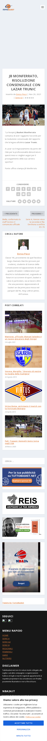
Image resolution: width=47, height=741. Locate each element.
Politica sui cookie (33, 717)
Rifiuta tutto (23, 736)
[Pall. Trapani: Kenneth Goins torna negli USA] (23, 426)
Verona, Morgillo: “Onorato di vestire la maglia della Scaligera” (23, 372)
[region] (23, 718)
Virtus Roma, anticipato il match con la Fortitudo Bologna (23, 407)
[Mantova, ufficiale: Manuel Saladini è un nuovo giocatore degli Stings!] (23, 322)
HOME (5, 635)
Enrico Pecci (21, 94)
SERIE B (6, 645)
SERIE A (5, 638)
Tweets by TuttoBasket (13, 603)
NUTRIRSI (6, 658)
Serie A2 (19, 97)
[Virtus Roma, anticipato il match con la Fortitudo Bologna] (23, 391)
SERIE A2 (6, 642)
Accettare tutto (23, 723)
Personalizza (23, 729)
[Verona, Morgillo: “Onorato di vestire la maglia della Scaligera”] (23, 357)
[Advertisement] (23, 39)
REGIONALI (7, 648)
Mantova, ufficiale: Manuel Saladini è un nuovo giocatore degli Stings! (23, 337)
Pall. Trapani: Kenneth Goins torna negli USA (22, 442)
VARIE (5, 655)
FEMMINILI (7, 651)
